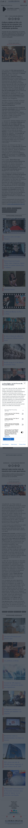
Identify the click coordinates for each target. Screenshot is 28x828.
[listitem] (14, 410)
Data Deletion (5, 444)
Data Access (14, 444)
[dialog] (14, 414)
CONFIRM (8, 439)
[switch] (22, 414)
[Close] (25, 383)
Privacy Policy (22, 444)
